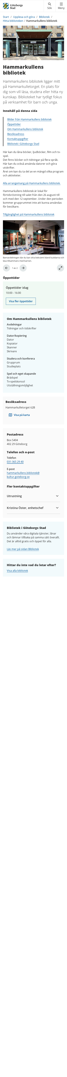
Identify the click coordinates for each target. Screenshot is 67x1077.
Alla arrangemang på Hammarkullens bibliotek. (31, 183)
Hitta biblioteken (13, 21)
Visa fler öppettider (21, 301)
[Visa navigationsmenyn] (61, 6)
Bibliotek (44, 17)
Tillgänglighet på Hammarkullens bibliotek (28, 214)
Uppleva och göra (24, 17)
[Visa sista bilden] (6, 268)
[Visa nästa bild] (23, 268)
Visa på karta (22, 415)
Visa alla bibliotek (17, 570)
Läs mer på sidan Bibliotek (23, 549)
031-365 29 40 (15, 461)
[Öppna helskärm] (60, 268)
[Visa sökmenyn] (49, 6)
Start (6, 17)
